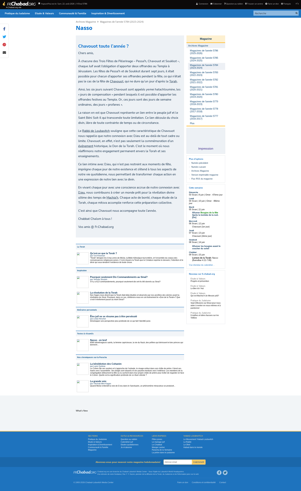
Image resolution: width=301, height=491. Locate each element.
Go (194, 217)
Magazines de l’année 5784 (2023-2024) (121, 21)
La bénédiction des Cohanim (106, 363)
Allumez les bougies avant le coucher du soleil (206, 247)
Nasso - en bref (98, 340)
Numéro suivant (198, 167)
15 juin (202, 254)
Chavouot (116, 81)
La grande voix (98, 381)
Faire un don (273, 3)
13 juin (202, 233)
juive (188, 474)
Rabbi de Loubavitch (96, 131)
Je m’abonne (126, 447)
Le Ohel (186, 445)
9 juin (201, 195)
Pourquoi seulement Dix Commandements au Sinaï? (119, 277)
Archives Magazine (86, 21)
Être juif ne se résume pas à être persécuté (113, 316)
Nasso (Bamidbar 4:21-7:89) (205, 259)
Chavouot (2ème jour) (202, 236)
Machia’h (112, 198)
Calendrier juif (127, 442)
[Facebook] (219, 472)
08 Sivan (193, 242)
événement (85, 146)
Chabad (125, 471)
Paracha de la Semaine (162, 450)
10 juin (202, 201)
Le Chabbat (157, 445)
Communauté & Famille (72, 13)
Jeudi (191, 230)
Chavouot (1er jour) (201, 226)
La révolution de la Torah (103, 292)
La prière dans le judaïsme (163, 452)
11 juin (202, 209)
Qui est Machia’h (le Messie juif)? (205, 296)
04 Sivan (193, 201)
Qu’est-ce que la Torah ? (103, 253)
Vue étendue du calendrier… (202, 265)
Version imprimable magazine (204, 175)
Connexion (203, 3)
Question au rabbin (234, 3)
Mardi (191, 207)
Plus (192, 123)
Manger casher (158, 447)
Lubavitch (132, 471)
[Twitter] (225, 472)
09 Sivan (193, 254)
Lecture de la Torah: (202, 258)
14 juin (202, 242)
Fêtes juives (157, 439)
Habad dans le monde (193, 447)
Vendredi (193, 240)
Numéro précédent (199, 163)
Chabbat (193, 252)
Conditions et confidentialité (204, 482)
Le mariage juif (158, 442)
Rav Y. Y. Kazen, (128, 474)
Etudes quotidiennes (129, 445)
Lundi (191, 199)
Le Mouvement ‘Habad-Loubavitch (198, 439)
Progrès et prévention (200, 281)
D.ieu (81, 193)
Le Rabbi (187, 442)
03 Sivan (193, 195)
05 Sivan (193, 209)
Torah (173, 81)
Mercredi (193, 221)
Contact (222, 482)
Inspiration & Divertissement (108, 13)
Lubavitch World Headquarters (172, 471)
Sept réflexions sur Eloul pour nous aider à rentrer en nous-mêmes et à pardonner (206, 305)
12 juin (202, 223)
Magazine (206, 38)
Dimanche (193, 192)
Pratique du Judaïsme (17, 13)
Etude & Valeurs (44, 13)
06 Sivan (193, 223)
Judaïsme (169, 474)
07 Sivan (193, 233)
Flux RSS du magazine (202, 179)
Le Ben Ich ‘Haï (197, 288)
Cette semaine (196, 188)
